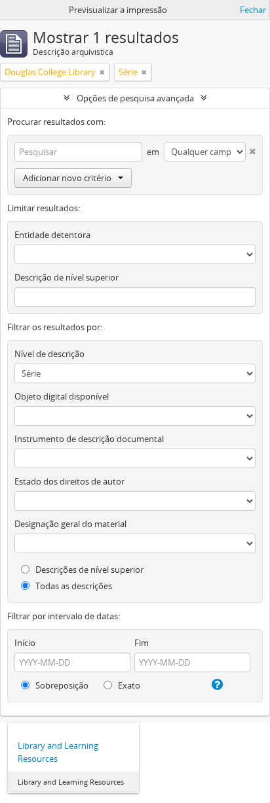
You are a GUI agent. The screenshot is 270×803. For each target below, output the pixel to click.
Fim (141, 643)
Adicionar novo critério (67, 178)
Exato (128, 685)
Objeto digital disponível (61, 396)
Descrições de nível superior (88, 569)
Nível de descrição (49, 354)
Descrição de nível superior (66, 277)
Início (24, 643)
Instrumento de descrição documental (89, 439)
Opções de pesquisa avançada (135, 98)
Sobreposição (60, 685)
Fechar (253, 10)
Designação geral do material (70, 524)
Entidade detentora (52, 235)
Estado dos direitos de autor (69, 481)
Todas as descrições (72, 586)
